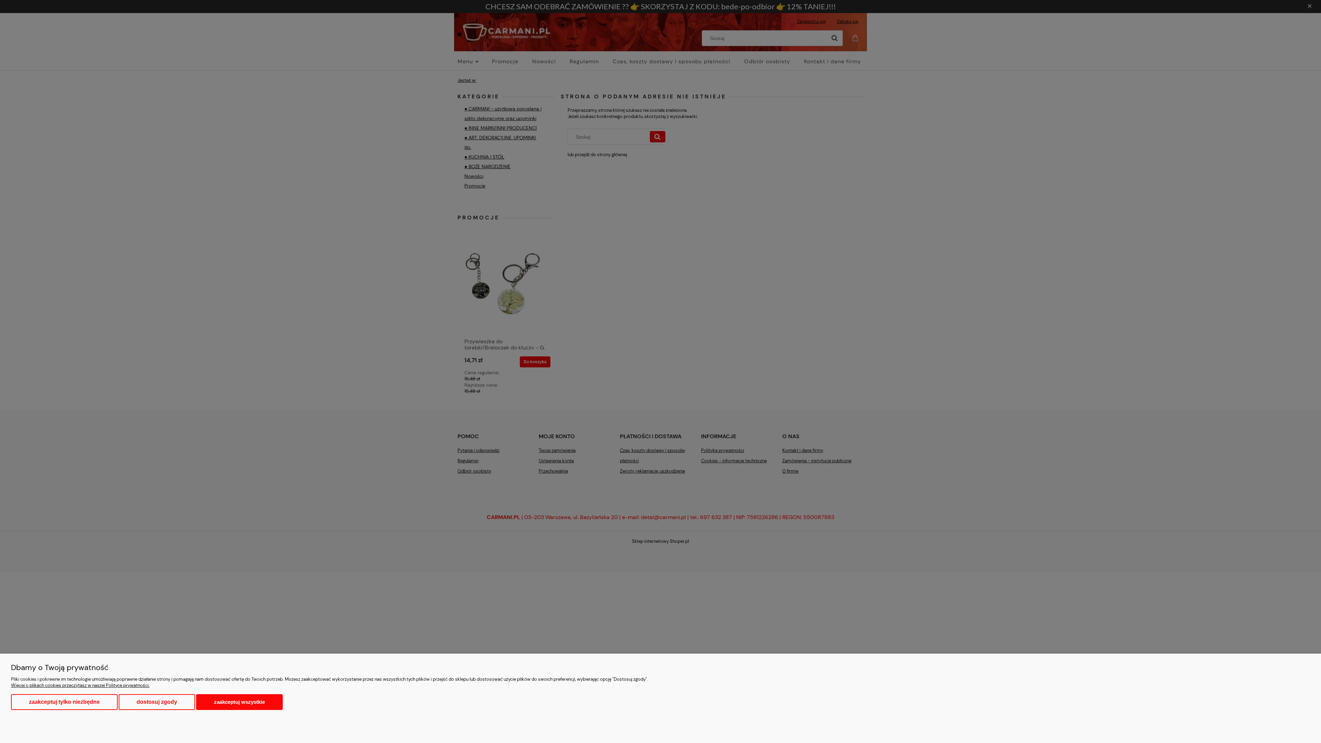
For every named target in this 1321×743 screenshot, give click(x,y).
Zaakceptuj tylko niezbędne (64, 702)
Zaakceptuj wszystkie (239, 702)
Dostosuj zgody (157, 702)
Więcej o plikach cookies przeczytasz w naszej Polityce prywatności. (80, 685)
